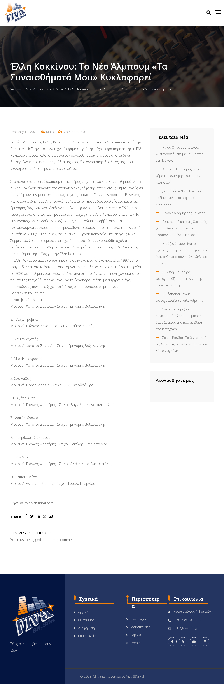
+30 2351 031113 (188, 620)
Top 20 (136, 635)
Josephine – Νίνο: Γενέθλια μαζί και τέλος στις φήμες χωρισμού (179, 197)
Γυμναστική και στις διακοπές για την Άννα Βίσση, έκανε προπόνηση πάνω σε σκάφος (181, 228)
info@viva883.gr (186, 628)
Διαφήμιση (86, 628)
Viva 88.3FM (135, 676)
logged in (37, 539)
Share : (16, 516)
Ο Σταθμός (86, 620)
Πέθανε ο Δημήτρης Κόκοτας (183, 213)
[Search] (208, 13)
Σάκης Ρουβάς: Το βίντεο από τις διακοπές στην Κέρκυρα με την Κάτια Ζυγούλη (181, 344)
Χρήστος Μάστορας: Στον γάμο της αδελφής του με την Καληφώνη (178, 175)
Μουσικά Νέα (140, 627)
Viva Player (139, 619)
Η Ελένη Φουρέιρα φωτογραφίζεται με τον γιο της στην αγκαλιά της (179, 278)
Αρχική (83, 612)
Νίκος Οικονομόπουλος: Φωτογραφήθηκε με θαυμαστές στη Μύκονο (179, 154)
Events (136, 642)
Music (50, 131)
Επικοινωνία (87, 635)
